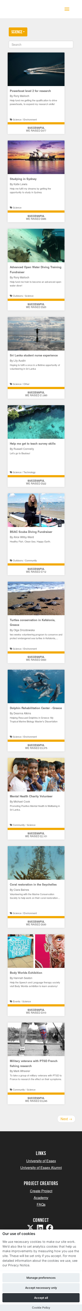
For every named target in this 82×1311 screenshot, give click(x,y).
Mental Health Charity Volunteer (31, 796)
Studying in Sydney (23, 179)
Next (66, 1118)
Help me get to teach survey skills (33, 443)
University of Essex (41, 1160)
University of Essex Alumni (41, 1167)
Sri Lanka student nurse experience (34, 355)
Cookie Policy (41, 1307)
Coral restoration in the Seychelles (33, 884)
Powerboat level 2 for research (30, 91)
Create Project (41, 1190)
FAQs (41, 1204)
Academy (41, 1197)
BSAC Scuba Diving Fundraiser (31, 532)
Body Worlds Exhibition (26, 973)
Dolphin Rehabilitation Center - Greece (36, 708)
